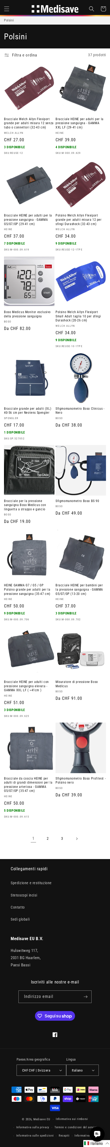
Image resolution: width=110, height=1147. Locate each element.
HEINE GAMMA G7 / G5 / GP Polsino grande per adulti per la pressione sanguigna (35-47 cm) (27, 589)
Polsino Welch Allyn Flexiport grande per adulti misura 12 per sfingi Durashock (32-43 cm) (79, 220)
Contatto (18, 907)
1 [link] (33, 838)
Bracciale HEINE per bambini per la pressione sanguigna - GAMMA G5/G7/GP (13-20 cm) (79, 589)
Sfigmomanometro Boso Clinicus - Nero (80, 411)
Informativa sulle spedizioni (35, 1135)
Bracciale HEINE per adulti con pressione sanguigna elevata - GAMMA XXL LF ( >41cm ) (26, 686)
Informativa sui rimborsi (72, 1119)
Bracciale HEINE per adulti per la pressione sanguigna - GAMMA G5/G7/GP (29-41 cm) (28, 220)
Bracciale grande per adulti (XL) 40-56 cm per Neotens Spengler (27, 411)
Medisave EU (41, 1119)
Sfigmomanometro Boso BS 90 (77, 501)
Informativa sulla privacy (33, 1127)
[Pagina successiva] (76, 839)
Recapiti (64, 1135)
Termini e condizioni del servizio (76, 1127)
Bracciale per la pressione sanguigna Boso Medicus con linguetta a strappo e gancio (25, 505)
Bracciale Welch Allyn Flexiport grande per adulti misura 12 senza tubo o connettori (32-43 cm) (29, 123)
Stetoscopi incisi (24, 895)
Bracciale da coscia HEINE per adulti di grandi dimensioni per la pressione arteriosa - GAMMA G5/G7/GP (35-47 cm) (28, 785)
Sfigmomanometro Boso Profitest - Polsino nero (81, 781)
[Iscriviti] (85, 996)
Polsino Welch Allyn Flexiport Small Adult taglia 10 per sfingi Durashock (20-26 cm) (78, 316)
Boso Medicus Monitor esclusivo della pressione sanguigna (27, 314)
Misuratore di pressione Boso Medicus (77, 684)
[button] (7, 9)
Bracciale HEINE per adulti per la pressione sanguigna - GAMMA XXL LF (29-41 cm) (80, 123)
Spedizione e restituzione (31, 883)
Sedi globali (20, 919)
